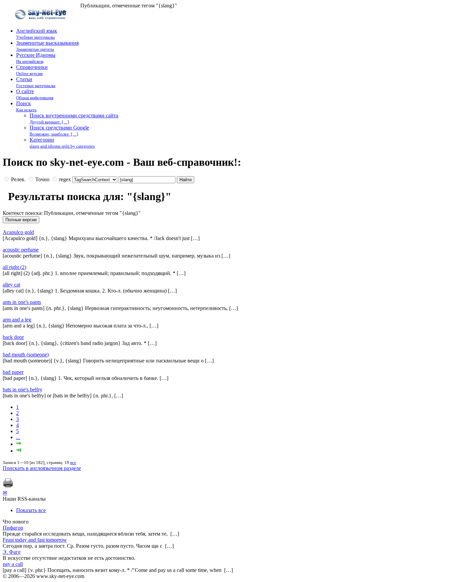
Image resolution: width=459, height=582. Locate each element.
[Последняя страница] (19, 451)
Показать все (31, 510)
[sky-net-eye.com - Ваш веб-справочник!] (41, 25)
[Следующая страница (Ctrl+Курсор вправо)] (19, 444)
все (73, 462)
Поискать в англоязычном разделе (42, 468)
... (18, 437)
